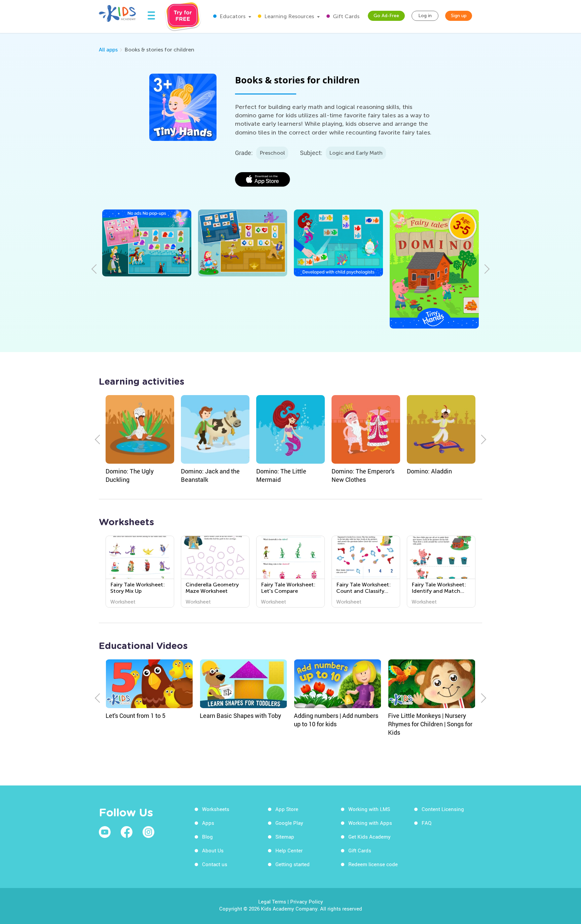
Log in (425, 15)
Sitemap (284, 836)
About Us (213, 850)
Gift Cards (345, 16)
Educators (231, 16)
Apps (208, 822)
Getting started (292, 864)
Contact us (214, 864)
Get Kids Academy (369, 836)
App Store (286, 809)
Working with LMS (369, 809)
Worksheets (215, 809)
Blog (207, 836)
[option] (146, 242)
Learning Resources (288, 16)
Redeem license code (373, 864)
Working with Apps (370, 822)
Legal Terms (272, 901)
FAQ (426, 822)
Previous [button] (96, 269)
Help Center (289, 850)
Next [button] (484, 269)
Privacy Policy (306, 901)
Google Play (289, 822)
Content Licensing (443, 809)
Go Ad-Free (386, 15)
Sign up (459, 15)
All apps (108, 49)
